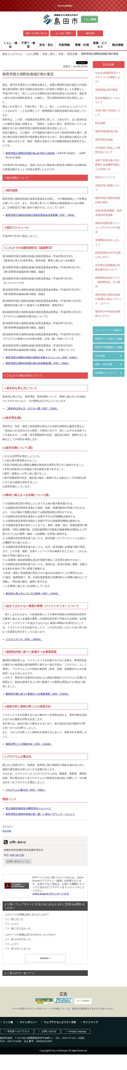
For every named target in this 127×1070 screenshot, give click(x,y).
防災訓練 (100, 123)
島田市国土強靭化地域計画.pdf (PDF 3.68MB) (30, 153)
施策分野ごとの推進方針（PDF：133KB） (29, 744)
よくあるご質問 (63, 33)
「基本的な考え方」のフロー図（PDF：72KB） (32, 408)
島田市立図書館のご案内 (108, 347)
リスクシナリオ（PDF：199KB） (24, 639)
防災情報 (100, 355)
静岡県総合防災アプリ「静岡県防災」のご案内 (107, 282)
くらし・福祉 (10, 44)
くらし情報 (32, 53)
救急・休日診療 (103, 364)
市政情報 (64, 44)
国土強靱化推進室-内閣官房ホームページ (28, 808)
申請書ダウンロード (106, 373)
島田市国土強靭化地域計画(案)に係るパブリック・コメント (108, 299)
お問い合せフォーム (18, 861)
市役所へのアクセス (18, 1031)
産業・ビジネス (100, 44)
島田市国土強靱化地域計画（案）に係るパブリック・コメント (40, 814)
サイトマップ (90, 1022)
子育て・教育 (28, 44)
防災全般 (72, 53)
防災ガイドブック (105, 177)
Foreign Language (77, 1031)
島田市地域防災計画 (106, 131)
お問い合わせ (49, 1031)
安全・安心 (46, 44)
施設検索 (90, 33)
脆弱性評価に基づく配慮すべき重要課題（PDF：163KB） (38, 694)
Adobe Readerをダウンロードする (50, 893)
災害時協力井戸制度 (106, 89)
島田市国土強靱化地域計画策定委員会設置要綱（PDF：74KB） (41, 215)
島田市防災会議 (104, 139)
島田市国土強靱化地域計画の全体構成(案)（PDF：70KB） (38, 363)
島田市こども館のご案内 (108, 338)
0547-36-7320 (17, 855)
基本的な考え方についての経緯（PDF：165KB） (33, 593)
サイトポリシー (28, 1022)
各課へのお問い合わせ (36, 33)
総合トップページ (12, 53)
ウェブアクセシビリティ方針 (60, 1022)
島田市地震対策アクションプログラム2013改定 (107, 227)
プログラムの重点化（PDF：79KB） (26, 790)
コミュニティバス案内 (107, 330)
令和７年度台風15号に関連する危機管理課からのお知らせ (107, 164)
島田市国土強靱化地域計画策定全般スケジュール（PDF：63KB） (42, 357)
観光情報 (117, 44)
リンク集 (8, 1022)
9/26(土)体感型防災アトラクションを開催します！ (108, 77)
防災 (61, 53)
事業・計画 (82, 44)
